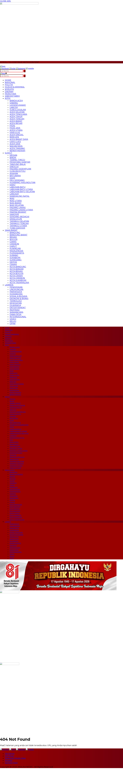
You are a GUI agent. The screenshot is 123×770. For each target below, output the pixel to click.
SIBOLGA (14, 166)
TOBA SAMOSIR (17, 228)
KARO (12, 185)
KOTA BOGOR (16, 273)
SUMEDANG (16, 260)
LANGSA (14, 107)
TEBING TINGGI (17, 160)
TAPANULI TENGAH (19, 223)
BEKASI (13, 237)
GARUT (13, 246)
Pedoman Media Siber (15, 758)
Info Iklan (9, 756)
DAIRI (12, 178)
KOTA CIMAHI (16, 276)
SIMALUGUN (16, 219)
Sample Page (11, 763)
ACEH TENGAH (17, 119)
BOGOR (13, 239)
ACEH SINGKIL (17, 135)
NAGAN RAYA (16, 146)
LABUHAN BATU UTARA (21, 189)
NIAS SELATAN (17, 205)
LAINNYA (9, 285)
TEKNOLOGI (16, 301)
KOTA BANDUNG (18, 267)
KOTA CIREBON (17, 278)
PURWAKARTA (17, 253)
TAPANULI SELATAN (19, 221)
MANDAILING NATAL (19, 196)
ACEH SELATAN (17, 112)
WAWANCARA (16, 312)
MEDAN (13, 155)
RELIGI (13, 321)
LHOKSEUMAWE (18, 105)
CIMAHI (13, 264)
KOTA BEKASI (16, 271)
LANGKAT (14, 194)
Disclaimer (10, 754)
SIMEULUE (15, 132)
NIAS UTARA (16, 201)
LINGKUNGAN (16, 289)
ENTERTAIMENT (18, 308)
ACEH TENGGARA (18, 114)
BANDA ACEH (16, 100)
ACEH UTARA (16, 130)
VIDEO (13, 319)
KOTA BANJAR (17, 269)
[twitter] (12, 68)
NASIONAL (10, 82)
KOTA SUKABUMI (18, 280)
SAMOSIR (14, 214)
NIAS (12, 198)
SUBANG (14, 255)
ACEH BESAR (16, 123)
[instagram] (20, 68)
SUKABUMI (15, 257)
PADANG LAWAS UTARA (21, 210)
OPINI (12, 323)
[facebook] (4, 68)
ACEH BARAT (16, 121)
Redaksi (8, 760)
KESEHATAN (16, 303)
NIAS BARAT (16, 203)
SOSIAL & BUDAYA (18, 296)
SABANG (14, 103)
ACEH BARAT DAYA (19, 139)
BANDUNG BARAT (18, 235)
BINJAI (13, 157)
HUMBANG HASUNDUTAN (22, 182)
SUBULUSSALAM (18, 110)
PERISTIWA (10, 94)
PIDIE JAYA (15, 128)
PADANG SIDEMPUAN (20, 169)
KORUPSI (9, 89)
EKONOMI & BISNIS (19, 298)
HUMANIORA (16, 294)
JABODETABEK (12, 96)
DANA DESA (15, 314)
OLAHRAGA (15, 305)
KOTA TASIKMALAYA (19, 282)
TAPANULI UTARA (18, 226)
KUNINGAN (15, 248)
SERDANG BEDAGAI (19, 217)
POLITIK (9, 85)
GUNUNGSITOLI (17, 171)
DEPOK (13, 262)
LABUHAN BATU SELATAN (22, 191)
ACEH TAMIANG (17, 148)
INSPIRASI (15, 310)
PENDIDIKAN (16, 287)
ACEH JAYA (15, 144)
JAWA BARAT (11, 230)
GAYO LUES (15, 141)
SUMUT (8, 153)
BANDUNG (15, 232)
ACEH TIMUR (16, 116)
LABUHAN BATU (17, 187)
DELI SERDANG (17, 180)
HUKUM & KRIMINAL (15, 87)
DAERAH (9, 91)
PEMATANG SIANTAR (20, 162)
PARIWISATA (16, 292)
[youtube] (30, 68)
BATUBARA (15, 176)
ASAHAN (14, 173)
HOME (8, 80)
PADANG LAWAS (18, 207)
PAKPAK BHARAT (18, 212)
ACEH (7, 98)
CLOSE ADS (5, 1)
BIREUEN (14, 137)
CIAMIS (13, 242)
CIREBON (14, 244)
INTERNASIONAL (18, 317)
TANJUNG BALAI (18, 164)
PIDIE (12, 126)
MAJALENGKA (16, 251)
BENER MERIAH (17, 151)
